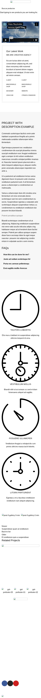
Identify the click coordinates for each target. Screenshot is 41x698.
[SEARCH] (38, 8)
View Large (37, 546)
